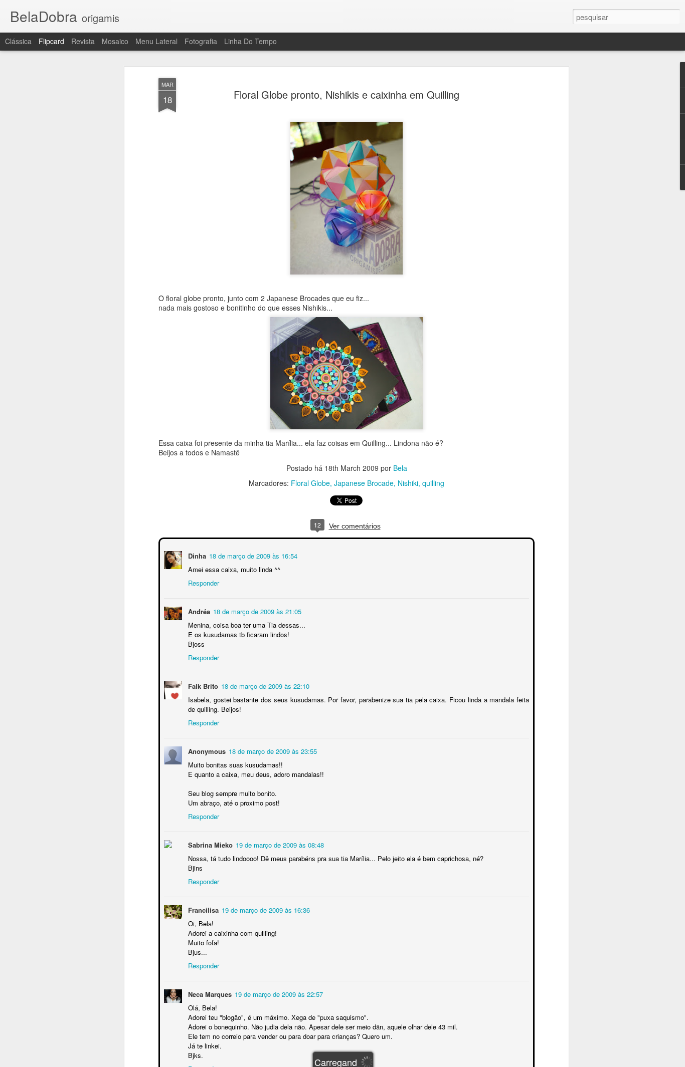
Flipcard (51, 41)
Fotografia (201, 41)
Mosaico (115, 41)
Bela (400, 468)
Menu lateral (156, 41)
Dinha (196, 555)
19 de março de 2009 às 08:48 (279, 844)
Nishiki (408, 483)
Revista (83, 41)
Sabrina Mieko (209, 844)
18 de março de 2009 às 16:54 (252, 555)
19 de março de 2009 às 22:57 (278, 993)
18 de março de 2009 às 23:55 (272, 750)
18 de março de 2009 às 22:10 (264, 685)
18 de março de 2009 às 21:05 (256, 610)
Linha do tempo (250, 41)
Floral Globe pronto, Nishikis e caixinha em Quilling (346, 94)
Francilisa (202, 909)
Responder (202, 582)
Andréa (198, 610)
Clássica (18, 41)
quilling (433, 483)
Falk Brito (202, 685)
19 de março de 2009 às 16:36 (265, 909)
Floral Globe (310, 483)
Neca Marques (209, 993)
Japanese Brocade (364, 483)
